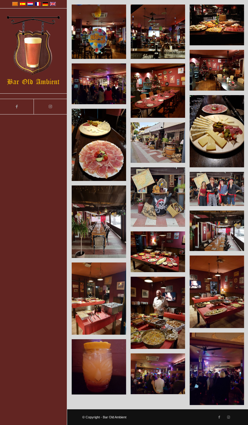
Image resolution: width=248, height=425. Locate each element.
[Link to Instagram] (50, 106)
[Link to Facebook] (17, 106)
